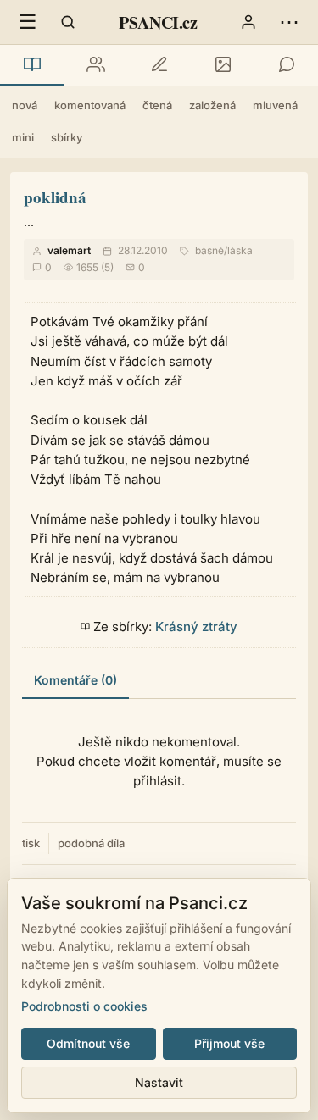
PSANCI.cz (158, 22)
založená (212, 105)
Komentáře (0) (75, 680)
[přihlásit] (248, 22)
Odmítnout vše (88, 1043)
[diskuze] (286, 65)
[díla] (32, 65)
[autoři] (95, 65)
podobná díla (91, 843)
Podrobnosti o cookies (84, 1006)
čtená (157, 105)
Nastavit (159, 1082)
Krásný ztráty (196, 626)
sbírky (66, 137)
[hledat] (68, 22)
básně (209, 250)
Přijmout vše (229, 1043)
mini (23, 137)
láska (240, 250)
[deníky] (159, 65)
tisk (31, 843)
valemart (69, 250)
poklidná (55, 197)
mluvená (275, 105)
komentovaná (90, 105)
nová (24, 105)
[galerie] (222, 65)
